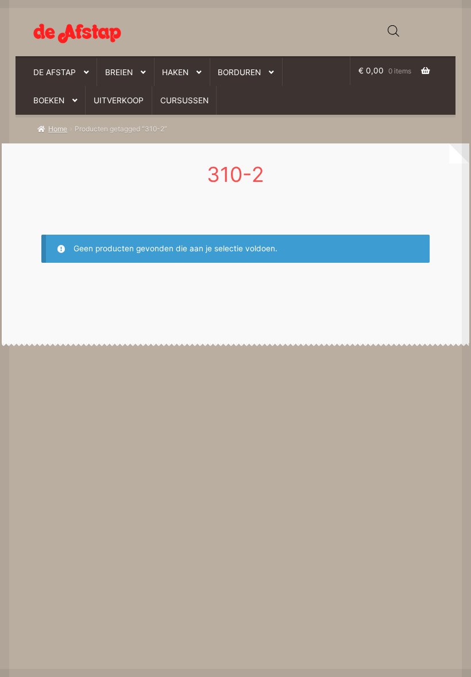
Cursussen (184, 100)
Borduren (239, 72)
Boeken (48, 100)
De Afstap (54, 72)
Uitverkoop (119, 100)
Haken (175, 72)
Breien (119, 72)
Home (57, 128)
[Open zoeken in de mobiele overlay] (393, 31)
